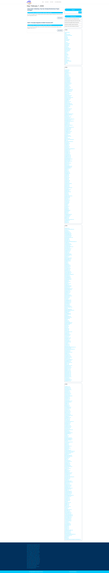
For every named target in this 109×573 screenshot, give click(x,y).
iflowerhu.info (67, 218)
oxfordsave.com (67, 267)
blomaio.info (67, 188)
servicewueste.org (67, 93)
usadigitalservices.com (68, 131)
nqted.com (66, 501)
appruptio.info (67, 222)
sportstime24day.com (68, 286)
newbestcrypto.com (68, 266)
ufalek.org (66, 308)
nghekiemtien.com (67, 168)
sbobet (30, 565)
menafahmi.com (67, 498)
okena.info (66, 436)
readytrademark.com (68, 518)
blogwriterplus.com (68, 232)
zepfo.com (66, 508)
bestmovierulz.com (68, 411)
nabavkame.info (67, 216)
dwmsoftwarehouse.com (68, 472)
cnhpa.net (66, 319)
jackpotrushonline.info (68, 244)
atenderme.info (67, 184)
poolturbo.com (67, 171)
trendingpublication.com (68, 365)
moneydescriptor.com (68, 278)
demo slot (66, 46)
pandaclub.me (67, 211)
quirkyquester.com (67, 351)
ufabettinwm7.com (67, 369)
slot (65, 41)
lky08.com (66, 137)
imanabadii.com (67, 220)
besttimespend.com (68, 334)
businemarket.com (67, 276)
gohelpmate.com (67, 124)
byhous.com (67, 213)
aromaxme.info (67, 182)
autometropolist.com (68, 465)
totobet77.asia (67, 363)
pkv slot (66, 36)
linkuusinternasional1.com (69, 429)
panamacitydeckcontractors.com (70, 148)
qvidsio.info (66, 192)
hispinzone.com (67, 102)
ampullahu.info (67, 181)
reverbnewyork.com (68, 408)
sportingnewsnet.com (68, 285)
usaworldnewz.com (68, 388)
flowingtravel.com (67, 106)
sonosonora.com (67, 428)
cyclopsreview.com (68, 468)
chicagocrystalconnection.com (69, 219)
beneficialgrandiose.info (68, 187)
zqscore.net (66, 325)
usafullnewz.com (67, 386)
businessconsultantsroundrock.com (70, 534)
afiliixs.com (66, 459)
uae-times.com (67, 69)
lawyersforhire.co (67, 275)
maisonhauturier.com (68, 496)
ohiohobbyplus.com (68, 417)
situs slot (34, 547)
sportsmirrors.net (67, 292)
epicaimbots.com (67, 474)
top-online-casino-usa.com (69, 104)
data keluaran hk (67, 49)
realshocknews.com (68, 314)
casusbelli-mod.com (68, 425)
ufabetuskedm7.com (68, 373)
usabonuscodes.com (68, 513)
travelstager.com (67, 151)
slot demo (66, 42)
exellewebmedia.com (68, 248)
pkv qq (28, 547)
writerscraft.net (67, 126)
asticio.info (66, 327)
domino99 (66, 37)
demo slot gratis (67, 43)
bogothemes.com (67, 418)
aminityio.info (67, 178)
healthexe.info (67, 175)
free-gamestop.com (68, 249)
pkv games (29, 556)
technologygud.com (68, 313)
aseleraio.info (67, 326)
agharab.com (67, 449)
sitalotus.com (67, 320)
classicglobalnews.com (68, 535)
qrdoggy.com (67, 312)
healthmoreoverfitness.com (69, 97)
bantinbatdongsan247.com (69, 237)
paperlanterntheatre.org (68, 455)
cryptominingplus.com (68, 272)
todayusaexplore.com (68, 389)
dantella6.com (67, 100)
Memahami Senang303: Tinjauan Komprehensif (71, 24)
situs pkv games (67, 32)
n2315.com (66, 134)
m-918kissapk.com (68, 215)
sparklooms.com (67, 358)
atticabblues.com (67, 464)
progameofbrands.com (68, 91)
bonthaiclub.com (67, 424)
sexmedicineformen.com (68, 352)
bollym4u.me (67, 209)
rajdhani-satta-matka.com (68, 125)
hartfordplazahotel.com (68, 214)
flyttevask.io (66, 212)
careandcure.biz (67, 335)
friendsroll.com (67, 430)
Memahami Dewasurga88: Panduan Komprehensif (72, 22)
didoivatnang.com (67, 470)
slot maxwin (34, 549)
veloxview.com (67, 377)
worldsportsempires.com (68, 322)
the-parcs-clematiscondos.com (69, 229)
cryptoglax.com (67, 416)
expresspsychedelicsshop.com (69, 476)
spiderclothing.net (67, 431)
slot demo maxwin (67, 34)
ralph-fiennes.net (67, 138)
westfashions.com (67, 149)
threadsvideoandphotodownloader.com (71, 241)
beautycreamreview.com (68, 466)
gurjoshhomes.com (68, 422)
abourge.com (67, 458)
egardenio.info (67, 328)
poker (66, 52)
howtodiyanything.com (68, 491)
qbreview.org (67, 92)
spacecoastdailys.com (68, 517)
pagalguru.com (67, 503)
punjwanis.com (67, 228)
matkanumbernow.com (68, 95)
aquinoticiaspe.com (68, 273)
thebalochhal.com (67, 392)
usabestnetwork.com (68, 253)
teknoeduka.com (67, 510)
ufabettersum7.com (68, 368)
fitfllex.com (66, 140)
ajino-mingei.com (67, 419)
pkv (27, 560)
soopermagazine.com (68, 516)
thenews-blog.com (67, 511)
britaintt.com (67, 537)
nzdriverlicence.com (68, 502)
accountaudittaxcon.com (68, 331)
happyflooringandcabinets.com (69, 310)
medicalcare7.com (67, 109)
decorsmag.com (67, 88)
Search (73, 9)
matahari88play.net (68, 277)
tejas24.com (67, 170)
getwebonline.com (67, 135)
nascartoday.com (67, 500)
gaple (66, 33)
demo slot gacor (67, 39)
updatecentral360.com (68, 323)
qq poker (30, 561)
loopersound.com (67, 413)
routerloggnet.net (67, 99)
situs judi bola (32, 548)
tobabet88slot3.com (68, 361)
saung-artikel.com (67, 269)
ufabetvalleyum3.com (68, 376)
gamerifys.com (67, 70)
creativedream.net (67, 133)
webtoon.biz (67, 282)
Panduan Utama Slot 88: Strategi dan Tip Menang (72, 26)
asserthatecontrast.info (68, 183)
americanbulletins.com (68, 461)
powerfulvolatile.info (68, 191)
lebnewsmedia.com (68, 427)
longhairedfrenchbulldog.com (69, 274)
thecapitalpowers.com (68, 360)
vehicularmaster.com (68, 393)
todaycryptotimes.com (68, 512)
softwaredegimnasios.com (69, 515)
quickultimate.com (67, 350)
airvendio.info (67, 174)
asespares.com (67, 462)
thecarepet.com (67, 231)
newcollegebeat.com (68, 407)
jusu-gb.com (67, 230)
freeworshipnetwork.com (68, 456)
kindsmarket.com (67, 143)
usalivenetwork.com (68, 243)
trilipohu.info (67, 221)
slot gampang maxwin (33, 567)
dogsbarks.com (67, 471)
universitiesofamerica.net (68, 90)
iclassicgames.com (68, 268)
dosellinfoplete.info (68, 189)
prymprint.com (67, 332)
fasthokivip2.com (67, 270)
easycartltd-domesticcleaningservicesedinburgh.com (73, 539)
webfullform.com (67, 86)
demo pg (66, 51)
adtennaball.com (67, 110)
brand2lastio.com (67, 130)
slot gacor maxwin (32, 551)
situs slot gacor (37, 551)
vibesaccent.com (67, 394)
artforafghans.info (67, 173)
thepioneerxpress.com (68, 83)
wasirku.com (67, 169)
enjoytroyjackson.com (68, 473)
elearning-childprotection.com (69, 127)
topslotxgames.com (68, 98)
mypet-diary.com (67, 146)
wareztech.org (67, 252)
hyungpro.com (67, 284)
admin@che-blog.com (39, 12)
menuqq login (29, 544)
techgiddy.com (67, 242)
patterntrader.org (67, 318)
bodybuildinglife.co (68, 311)
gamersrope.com (67, 247)
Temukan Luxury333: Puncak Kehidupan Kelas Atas (72, 18)
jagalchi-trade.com (67, 412)
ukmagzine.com (67, 251)
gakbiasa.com (67, 217)
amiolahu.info (67, 179)
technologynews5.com (68, 509)
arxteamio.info (67, 329)
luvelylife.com (67, 144)
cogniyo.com (67, 336)
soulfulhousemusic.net (68, 357)
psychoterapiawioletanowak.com (70, 349)
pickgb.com (66, 315)
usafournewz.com (67, 391)
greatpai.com (67, 454)
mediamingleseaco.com (68, 166)
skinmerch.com (67, 409)
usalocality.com (67, 390)
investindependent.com (68, 493)
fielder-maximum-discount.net (69, 139)
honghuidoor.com (67, 105)
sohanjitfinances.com (68, 356)
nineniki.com (67, 107)
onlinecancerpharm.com (68, 307)
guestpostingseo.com (68, 233)
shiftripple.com (67, 353)
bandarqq (66, 38)
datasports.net (67, 293)
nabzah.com (67, 111)
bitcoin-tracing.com (68, 532)
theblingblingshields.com (68, 288)
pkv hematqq (33, 557)
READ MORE (60, 18)
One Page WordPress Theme (33, 571)
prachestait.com (67, 172)
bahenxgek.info (67, 239)
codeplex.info (67, 435)
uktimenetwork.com (68, 387)
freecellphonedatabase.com (69, 246)
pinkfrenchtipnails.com (68, 289)
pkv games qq (67, 47)
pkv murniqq (29, 557)
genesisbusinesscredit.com (69, 141)
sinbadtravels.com (67, 250)
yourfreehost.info (67, 420)
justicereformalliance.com (69, 415)
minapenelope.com (68, 414)
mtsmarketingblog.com (68, 167)
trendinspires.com (67, 152)
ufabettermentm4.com (68, 367)
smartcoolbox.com (67, 355)
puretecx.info (67, 176)
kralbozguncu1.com (68, 494)
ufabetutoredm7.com (68, 375)
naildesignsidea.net (68, 453)
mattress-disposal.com (68, 309)
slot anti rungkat (29, 552)
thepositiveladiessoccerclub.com (70, 451)
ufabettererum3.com (68, 366)
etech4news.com (67, 475)
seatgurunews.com (68, 433)
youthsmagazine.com (68, 279)
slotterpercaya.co (67, 354)
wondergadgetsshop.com (68, 432)
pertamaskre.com (67, 240)
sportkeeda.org (67, 333)
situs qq (33, 544)
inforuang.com (67, 142)
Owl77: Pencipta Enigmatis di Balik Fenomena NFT (40, 22)
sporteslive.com (67, 287)
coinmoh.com (67, 467)
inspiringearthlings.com (68, 492)
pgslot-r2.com (67, 505)
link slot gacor (67, 40)
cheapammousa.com (68, 450)
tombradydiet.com (67, 423)
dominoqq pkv (37, 548)
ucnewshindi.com (67, 245)
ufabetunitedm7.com (68, 372)
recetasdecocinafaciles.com (69, 452)
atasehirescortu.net (68, 294)
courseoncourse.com (68, 236)
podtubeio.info (67, 190)
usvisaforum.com (67, 410)
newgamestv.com (67, 290)
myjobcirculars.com (68, 96)
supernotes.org (67, 321)
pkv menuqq (37, 556)
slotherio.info (67, 194)
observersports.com (68, 271)
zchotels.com (67, 507)
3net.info (66, 434)
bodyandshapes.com (68, 533)
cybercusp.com (67, 536)
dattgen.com (67, 469)
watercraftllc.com (67, 457)
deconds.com (67, 538)
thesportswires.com (68, 283)
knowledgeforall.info (68, 129)
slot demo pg (67, 44)
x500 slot (28, 549)
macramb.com (67, 145)
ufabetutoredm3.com (68, 374)
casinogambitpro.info (68, 234)
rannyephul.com (67, 153)
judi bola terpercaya (68, 48)
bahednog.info (67, 238)
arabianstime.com (67, 463)
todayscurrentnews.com (68, 362)
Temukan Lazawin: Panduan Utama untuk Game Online (72, 20)
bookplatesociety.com (68, 426)
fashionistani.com (67, 477)
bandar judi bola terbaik (68, 35)
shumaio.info (67, 193)
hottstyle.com (67, 490)
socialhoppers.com (68, 132)
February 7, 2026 (31, 12)
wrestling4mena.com (68, 128)
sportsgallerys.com (68, 291)
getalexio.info (67, 330)
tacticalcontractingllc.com (68, 359)
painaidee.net (67, 280)
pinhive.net (66, 207)
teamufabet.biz (67, 85)
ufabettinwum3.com (68, 370)
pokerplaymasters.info (68, 235)
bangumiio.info (67, 185)
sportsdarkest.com (67, 281)
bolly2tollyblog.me (67, 210)
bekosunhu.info (67, 186)
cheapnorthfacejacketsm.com (69, 421)
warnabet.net (67, 208)
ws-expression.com (68, 506)
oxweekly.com (67, 147)
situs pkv (32, 566)
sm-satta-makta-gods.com (69, 514)
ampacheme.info (67, 180)
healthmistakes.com (68, 316)
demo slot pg (67, 45)
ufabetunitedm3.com (68, 371)
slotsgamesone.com (68, 101)
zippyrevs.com (67, 94)
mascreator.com (67, 497)
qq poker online (37, 544)
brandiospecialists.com (68, 108)
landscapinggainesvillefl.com (69, 495)
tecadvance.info (67, 177)
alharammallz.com (67, 460)
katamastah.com (67, 324)
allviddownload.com (68, 87)
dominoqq (33, 565)
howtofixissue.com (67, 84)
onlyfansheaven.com (68, 136)
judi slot (28, 548)
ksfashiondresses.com (68, 317)
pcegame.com (67, 504)
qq (32, 560)
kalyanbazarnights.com (68, 103)
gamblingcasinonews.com (69, 89)
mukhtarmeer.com (67, 499)
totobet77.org (67, 364)
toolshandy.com (67, 150)
